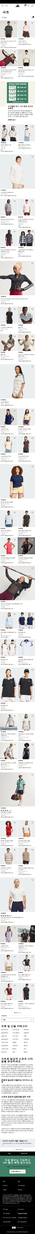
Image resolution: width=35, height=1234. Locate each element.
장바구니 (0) (24, 1153)
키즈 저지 (15, 1036)
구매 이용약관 (21, 1185)
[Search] (28, 6)
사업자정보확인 (7, 1221)
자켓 (25, 1036)
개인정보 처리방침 (22, 1213)
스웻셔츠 (15, 1045)
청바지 (26, 1045)
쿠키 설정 (5, 1209)
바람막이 (26, 1033)
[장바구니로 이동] (32, 6)
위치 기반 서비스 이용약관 (9, 1217)
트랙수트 (26, 1029)
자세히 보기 (11, 120)
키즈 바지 (15, 1039)
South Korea (20, 1227)
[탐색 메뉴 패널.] (3, 6)
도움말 (4, 1189)
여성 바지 (4, 1052)
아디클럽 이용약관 (22, 1217)
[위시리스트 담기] (14, 23)
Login (9, 1153)
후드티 (14, 1049)
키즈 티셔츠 (16, 1029)
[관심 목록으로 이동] (6, 6)
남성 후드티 (4, 1033)
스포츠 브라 (4, 1049)
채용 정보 (20, 1189)
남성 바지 (4, 1036)
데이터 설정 (21, 1209)
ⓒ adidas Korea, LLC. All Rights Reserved (17, 1231)
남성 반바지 (4, 1039)
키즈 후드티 (16, 1033)
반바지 (26, 1042)
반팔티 (14, 1042)
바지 (25, 1049)
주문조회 (5, 1185)
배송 (4, 1181)
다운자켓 (26, 1039)
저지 (14, 1052)
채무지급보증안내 (22, 1221)
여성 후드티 (4, 1045)
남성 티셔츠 (4, 1029)
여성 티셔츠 (4, 1042)
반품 (19, 1181)
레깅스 (26, 1052)
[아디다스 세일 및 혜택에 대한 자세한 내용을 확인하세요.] (17, 2)
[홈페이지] (17, 6)
